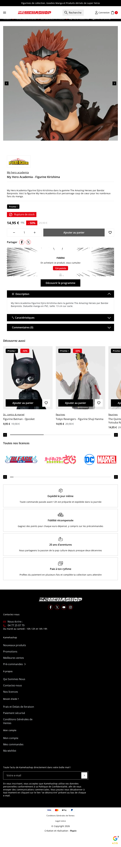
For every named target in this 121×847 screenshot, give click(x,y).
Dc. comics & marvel (13, 414)
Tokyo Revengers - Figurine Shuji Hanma (79, 419)
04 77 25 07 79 (16, 625)
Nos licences (10, 691)
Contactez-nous (12, 685)
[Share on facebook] (21, 242)
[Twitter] (57, 607)
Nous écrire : (15, 621)
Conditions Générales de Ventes (17, 721)
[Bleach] (21, 459)
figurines (60, 414)
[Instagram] (70, 607)
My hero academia (18, 172)
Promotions (10, 651)
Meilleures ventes (13, 658)
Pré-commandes (13, 664)
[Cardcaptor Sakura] (60, 459)
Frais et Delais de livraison (18, 706)
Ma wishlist (9, 750)
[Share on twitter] (28, 242)
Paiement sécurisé (14, 713)
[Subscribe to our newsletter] (84, 775)
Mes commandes (13, 744)
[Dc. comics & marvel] (100, 459)
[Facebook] (50, 607)
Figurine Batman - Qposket (19, 419)
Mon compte (10, 738)
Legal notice (60, 821)
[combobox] (73, 12)
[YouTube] (63, 607)
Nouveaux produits (14, 645)
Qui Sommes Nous (14, 679)
